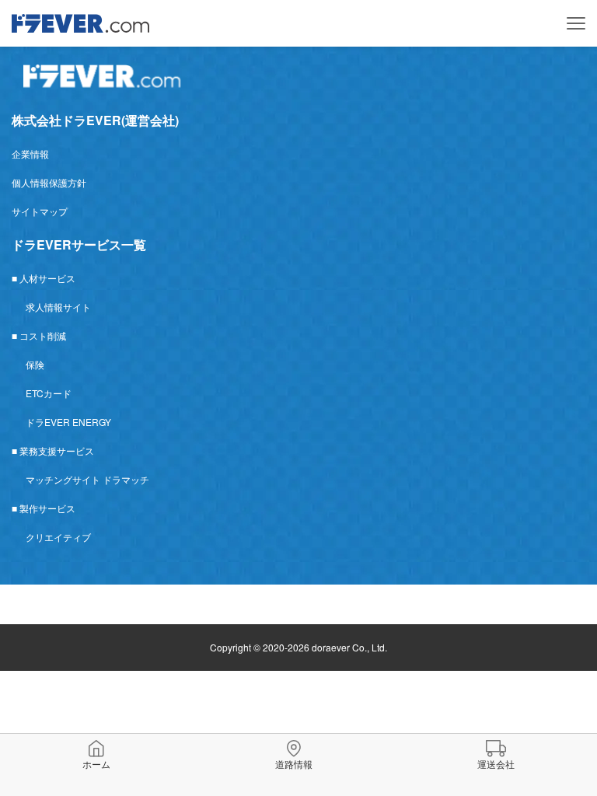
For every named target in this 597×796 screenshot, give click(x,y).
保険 (35, 364)
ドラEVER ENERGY (68, 421)
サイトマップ (40, 211)
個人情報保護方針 (49, 182)
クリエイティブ (58, 536)
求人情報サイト (58, 306)
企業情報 (30, 153)
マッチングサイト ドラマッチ (87, 479)
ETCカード (49, 393)
